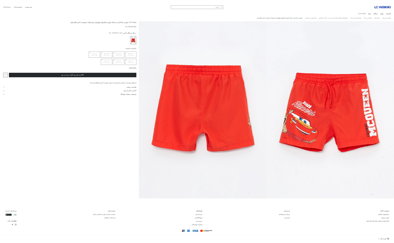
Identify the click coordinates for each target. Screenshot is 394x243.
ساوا (369, 14)
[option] (133, 40)
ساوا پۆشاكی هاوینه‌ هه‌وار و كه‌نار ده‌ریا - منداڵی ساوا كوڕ (333, 18)
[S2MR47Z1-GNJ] (110, 33)
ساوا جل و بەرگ (368, 18)
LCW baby (132, 22)
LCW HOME (362, 14)
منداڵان (375, 14)
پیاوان (382, 14)
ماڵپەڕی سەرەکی (386, 18)
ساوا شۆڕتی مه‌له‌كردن (310, 18)
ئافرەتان (388, 14)
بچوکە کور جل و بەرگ (355, 18)
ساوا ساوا (377, 18)
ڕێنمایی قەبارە (132, 68)
